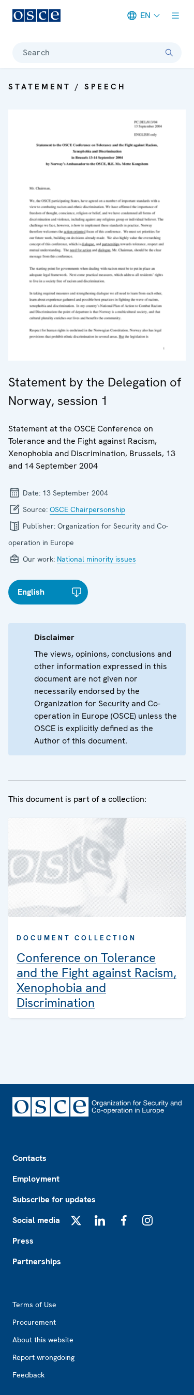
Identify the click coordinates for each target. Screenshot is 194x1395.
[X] (76, 1220)
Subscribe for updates (54, 1199)
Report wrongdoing (43, 1357)
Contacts (29, 1158)
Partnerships (36, 1261)
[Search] (169, 52)
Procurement (34, 1322)
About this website (42, 1339)
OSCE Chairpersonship (87, 509)
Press (23, 1240)
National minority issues (96, 559)
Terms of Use (34, 1304)
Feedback (28, 1375)
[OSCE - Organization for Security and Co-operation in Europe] (36, 15)
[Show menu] (175, 15)
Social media (36, 1220)
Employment (35, 1178)
